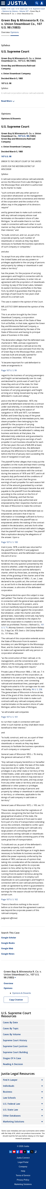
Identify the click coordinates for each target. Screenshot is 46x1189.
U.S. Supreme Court (37, 9)
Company (23, 1167)
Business (7, 1091)
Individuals (8, 1085)
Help (23, 1171)
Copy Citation (16, 999)
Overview (5, 32)
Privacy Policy (23, 1180)
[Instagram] (21, 1151)
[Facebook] (17, 1151)
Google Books (8, 943)
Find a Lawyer (10, 1079)
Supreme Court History (15, 1040)
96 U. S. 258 (37, 689)
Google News (7, 953)
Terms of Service (23, 1175)
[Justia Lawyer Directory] (35, 1151)
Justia (3, 9)
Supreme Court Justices (15, 1046)
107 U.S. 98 (23, 136)
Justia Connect (23, 1158)
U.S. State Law (10, 1109)
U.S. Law (10, 9)
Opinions (14, 32)
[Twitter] (31, 1151)
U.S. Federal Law (11, 1103)
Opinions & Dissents (11, 118)
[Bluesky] (28, 1151)
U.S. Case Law (21, 9)
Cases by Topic (11, 1028)
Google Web (7, 948)
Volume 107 (24, 11)
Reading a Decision (13, 1064)
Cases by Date (10, 1022)
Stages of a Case (12, 1058)
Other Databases (12, 1115)
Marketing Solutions (13, 1121)
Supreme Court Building (15, 1052)
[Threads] (24, 1151)
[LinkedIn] (10, 1151)
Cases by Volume (12, 1034)
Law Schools (9, 1097)
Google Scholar (8, 937)
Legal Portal (23, 1162)
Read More (6, 101)
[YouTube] (14, 1151)
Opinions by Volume (10, 11)
